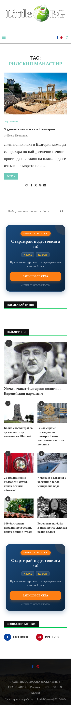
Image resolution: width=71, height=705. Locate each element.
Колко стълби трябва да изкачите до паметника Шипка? (18, 432)
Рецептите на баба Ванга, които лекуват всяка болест (52, 527)
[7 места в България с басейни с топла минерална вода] (52, 463)
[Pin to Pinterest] (40, 185)
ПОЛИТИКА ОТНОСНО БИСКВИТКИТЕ (35, 681)
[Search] (67, 37)
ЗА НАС (58, 687)
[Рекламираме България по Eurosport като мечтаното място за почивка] (52, 413)
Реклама (35, 687)
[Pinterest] (61, 37)
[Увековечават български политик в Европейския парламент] (35, 363)
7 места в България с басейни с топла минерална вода (51, 482)
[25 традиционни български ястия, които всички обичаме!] (19, 463)
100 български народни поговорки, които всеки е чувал (18, 527)
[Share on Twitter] (35, 185)
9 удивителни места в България (29, 129)
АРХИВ (35, 692)
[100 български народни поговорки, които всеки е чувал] (19, 508)
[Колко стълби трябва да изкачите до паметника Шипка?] (19, 413)
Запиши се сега (35, 276)
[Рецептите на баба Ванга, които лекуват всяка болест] (52, 508)
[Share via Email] (44, 185)
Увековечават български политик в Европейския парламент (33, 391)
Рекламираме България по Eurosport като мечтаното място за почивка (50, 436)
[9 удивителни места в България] (35, 93)
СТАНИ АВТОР (17, 687)
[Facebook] (57, 37)
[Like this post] (26, 185)
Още (10, 176)
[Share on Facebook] (31, 185)
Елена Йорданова (17, 135)
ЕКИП (46, 687)
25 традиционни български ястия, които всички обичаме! (16, 484)
